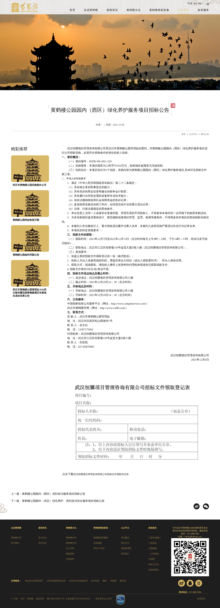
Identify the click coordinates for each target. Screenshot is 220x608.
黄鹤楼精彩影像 (159, 10)
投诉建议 (125, 537)
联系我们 (125, 553)
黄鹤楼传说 (71, 537)
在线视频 (98, 543)
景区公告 (205, 134)
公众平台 (183, 10)
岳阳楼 (113, 581)
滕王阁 (123, 581)
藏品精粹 (70, 553)
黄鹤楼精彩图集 (101, 537)
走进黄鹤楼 (91, 10)
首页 (72, 10)
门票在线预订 (154, 537)
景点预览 (15, 543)
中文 (190, 3)
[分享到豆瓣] (198, 583)
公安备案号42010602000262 (77, 598)
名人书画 (70, 548)
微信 (206, 506)
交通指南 (152, 548)
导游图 (151, 559)
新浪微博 (197, 506)
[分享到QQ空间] (190, 583)
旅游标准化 (153, 570)
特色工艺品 (153, 564)
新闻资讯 (112, 10)
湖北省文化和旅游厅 (34, 581)
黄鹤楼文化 (133, 10)
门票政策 (152, 543)
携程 (105, 581)
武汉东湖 (95, 581)
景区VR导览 (99, 548)
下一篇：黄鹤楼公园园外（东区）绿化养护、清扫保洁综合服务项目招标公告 (57, 501)
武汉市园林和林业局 (56, 581)
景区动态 (42, 543)
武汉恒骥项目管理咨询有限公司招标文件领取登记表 (101, 474)
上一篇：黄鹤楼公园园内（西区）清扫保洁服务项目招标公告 (48, 493)
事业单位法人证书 (103, 598)
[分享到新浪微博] (181, 583)
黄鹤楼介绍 (16, 537)
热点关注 (42, 537)
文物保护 (70, 559)
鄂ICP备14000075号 (55, 598)
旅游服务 (203, 10)
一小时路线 (153, 553)
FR (199, 3)
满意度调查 (126, 548)
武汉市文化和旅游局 (78, 581)
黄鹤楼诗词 (71, 543)
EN (195, 3)
